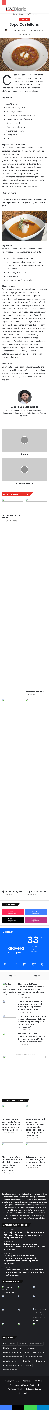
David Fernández (9, 1344)
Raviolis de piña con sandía (11, 516)
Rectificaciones (24, 1393)
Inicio (15, 14)
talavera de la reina (10, 1370)
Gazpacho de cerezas (36, 891)
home (14, 1348)
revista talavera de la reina (12, 1365)
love (21, 1348)
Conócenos (14, 1385)
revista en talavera (39, 1352)
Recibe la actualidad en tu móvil (24, 1054)
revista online (26, 1361)
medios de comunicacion (12, 1352)
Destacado (23, 1344)
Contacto (24, 1385)
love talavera (30, 1348)
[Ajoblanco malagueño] (12, 794)
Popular (37, 976)
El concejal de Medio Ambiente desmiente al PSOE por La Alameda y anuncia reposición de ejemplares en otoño (31, 989)
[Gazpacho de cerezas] (36, 794)
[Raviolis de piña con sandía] (12, 506)
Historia (6, 1348)
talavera (28, 1365)
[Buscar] (46, 10)
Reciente (12, 976)
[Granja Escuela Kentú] (40, 1301)
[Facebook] (22, 419)
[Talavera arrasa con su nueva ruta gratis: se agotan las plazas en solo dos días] (36, 1148)
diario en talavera (36, 1344)
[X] (26, 419)
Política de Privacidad (16, 1389)
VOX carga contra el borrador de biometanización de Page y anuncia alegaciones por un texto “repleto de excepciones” (32, 1021)
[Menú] (3, 10)
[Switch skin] (41, 10)
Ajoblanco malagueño (12, 891)
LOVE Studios (39, 1381)
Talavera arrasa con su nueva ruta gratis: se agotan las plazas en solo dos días (35, 1161)
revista (26, 1352)
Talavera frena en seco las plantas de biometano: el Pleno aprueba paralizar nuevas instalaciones (30, 1005)
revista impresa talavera (34, 1357)
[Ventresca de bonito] (36, 594)
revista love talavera (10, 1361)
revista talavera (39, 1361)
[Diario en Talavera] (16, 9)
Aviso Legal (34, 1385)
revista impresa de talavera (12, 1357)
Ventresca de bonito (35, 691)
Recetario (33, 14)
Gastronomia (24, 14)
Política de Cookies (33, 1389)
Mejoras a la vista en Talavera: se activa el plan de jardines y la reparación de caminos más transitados (31, 1038)
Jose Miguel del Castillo (16, 30)
